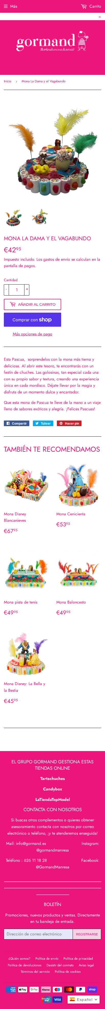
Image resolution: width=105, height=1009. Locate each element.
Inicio (7, 81)
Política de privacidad (78, 958)
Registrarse (87, 934)
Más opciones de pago (32, 334)
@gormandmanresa (52, 850)
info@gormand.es (31, 843)
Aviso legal (86, 965)
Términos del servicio (35, 971)
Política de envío (46, 958)
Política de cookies (68, 971)
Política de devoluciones (24, 965)
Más (13, 6)
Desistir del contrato (60, 965)
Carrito (94, 6)
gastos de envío (56, 259)
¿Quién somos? (19, 958)
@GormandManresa (52, 867)
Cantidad (11, 279)
